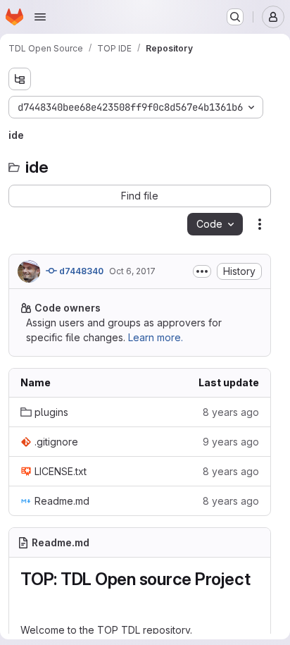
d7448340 (80, 271)
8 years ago (231, 412)
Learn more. (155, 337)
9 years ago (231, 442)
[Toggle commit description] (202, 271)
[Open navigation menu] (40, 17)
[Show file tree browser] (19, 79)
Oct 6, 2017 (132, 271)
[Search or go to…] (235, 16)
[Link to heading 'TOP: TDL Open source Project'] (29, 600)
